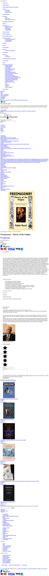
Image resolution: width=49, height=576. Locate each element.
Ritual (4, 9)
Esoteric (4, 45)
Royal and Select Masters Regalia (11, 73)
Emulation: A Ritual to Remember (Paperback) (9, 398)
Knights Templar (6, 31)
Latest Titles (5, 3)
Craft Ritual (7, 10)
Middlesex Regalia (8, 65)
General (4, 16)
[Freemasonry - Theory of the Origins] (21, 230)
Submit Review (6, 377)
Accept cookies (3, 109)
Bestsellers (2, 91)
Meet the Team (5, 556)
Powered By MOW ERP (32, 568)
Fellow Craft (7, 27)
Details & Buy (3, 402)
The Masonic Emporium (7, 64)
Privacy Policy (44, 568)
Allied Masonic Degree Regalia (11, 79)
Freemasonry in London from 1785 (7, 460)
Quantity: (4, 243)
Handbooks (5, 25)
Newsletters (2, 97)
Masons (6, 55)
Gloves (6, 86)
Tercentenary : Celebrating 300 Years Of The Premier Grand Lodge (13, 439)
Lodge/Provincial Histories (10, 50)
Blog (1, 93)
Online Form (24, 564)
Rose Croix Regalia (9, 74)
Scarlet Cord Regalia (9, 80)
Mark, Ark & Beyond (14, 140)
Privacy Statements (6, 561)
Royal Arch (7, 11)
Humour (4, 23)
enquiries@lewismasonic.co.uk (15, 564)
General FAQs (5, 547)
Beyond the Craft (8, 12)
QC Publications (8, 41)
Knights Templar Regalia (10, 75)
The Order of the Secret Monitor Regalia (13, 77)
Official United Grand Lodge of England (10, 7)
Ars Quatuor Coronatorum (10, 39)
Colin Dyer (2, 399)
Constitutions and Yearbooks (8, 21)
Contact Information (6, 555)
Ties (6, 82)
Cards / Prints (5, 60)
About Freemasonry (4, 95)
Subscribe (2, 509)
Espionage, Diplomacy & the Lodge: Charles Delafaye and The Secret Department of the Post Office (19, 481)
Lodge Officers (8, 29)
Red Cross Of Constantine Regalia (11, 76)
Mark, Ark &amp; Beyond (10, 19)
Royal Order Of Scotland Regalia (11, 78)
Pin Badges (7, 85)
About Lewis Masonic (4, 94)
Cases (6, 83)
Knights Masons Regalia (10, 81)
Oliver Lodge (3, 441)
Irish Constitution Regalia (10, 68)
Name (13, 507)
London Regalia (8, 66)
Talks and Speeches (6, 33)
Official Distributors (6, 562)
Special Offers (5, 89)
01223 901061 (5, 564)
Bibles (4, 62)
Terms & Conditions (7, 560)
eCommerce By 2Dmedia (22, 568)
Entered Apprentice (9, 26)
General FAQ (3, 96)
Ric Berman (2, 482)
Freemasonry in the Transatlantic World (7, 501)
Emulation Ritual (6, 14)
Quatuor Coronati (6, 38)
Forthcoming (5, 52)
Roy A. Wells (3, 461)
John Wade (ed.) (3, 502)
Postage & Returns (6, 557)
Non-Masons (7, 56)
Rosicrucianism (6, 47)
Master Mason (8, 28)
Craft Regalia (7, 67)
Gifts (4, 54)
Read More (5, 323)
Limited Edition (6, 5)
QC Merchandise (8, 40)
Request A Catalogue (7, 551)
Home (1, 92)
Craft (6, 17)
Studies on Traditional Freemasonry (7, 419)
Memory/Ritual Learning (7, 35)
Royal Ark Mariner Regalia (10, 72)
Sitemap (39, 568)
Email (13, 508)
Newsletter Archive (4, 510)
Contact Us (2, 98)
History (4, 49)
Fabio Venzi (6, 237)
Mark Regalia (7, 71)
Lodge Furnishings (8, 87)
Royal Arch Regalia (9, 70)
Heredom (4, 43)
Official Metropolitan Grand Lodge (9, 58)
